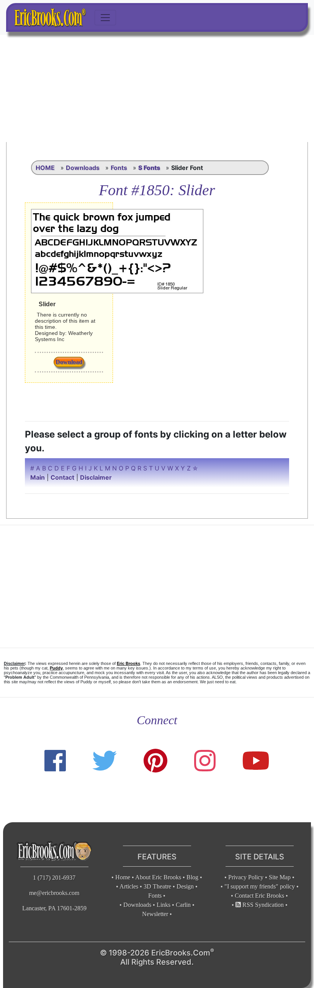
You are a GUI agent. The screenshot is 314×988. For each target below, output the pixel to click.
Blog (192, 877)
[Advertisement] (157, 88)
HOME (45, 167)
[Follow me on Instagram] (205, 761)
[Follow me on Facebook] (55, 761)
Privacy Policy (245, 877)
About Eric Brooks (158, 877)
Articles (128, 886)
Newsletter (155, 914)
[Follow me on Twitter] (104, 761)
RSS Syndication (262, 904)
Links (163, 904)
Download (69, 362)
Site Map (280, 877)
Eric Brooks (128, 663)
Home (122, 877)
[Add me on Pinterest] (155, 761)
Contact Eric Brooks (259, 895)
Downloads (83, 167)
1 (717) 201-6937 (54, 877)
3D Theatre (157, 886)
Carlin (183, 904)
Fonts (119, 167)
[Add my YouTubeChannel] (256, 761)
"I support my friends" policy (259, 886)
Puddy (56, 668)
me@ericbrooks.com (54, 893)
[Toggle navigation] (105, 17)
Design (185, 886)
